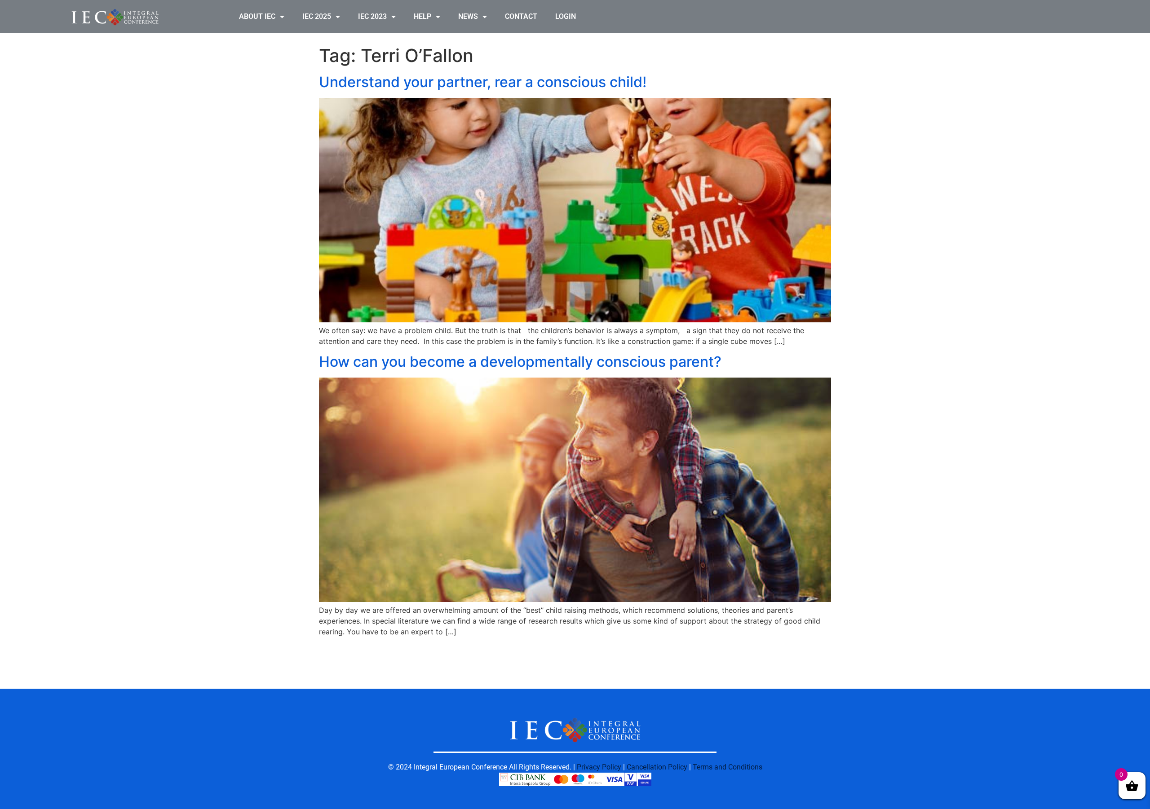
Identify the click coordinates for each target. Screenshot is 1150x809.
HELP (422, 16)
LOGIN (565, 16)
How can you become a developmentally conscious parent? (520, 361)
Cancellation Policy (657, 767)
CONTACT (521, 16)
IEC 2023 (372, 16)
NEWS (468, 16)
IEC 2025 (316, 16)
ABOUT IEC (257, 16)
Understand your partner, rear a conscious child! (482, 82)
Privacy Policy (599, 767)
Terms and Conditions (727, 767)
